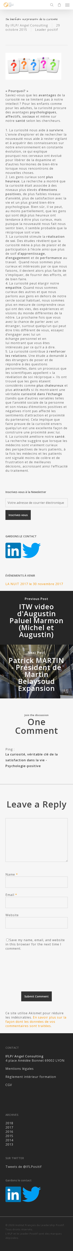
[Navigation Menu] (67, 5)
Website (12, 915)
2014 (9, 1140)
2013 (9, 1144)
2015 (9, 1136)
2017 (9, 1127)
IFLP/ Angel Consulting (29, 25)
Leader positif (46, 29)
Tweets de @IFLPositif (23, 1167)
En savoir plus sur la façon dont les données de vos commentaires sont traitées (35, 1021)
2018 (9, 1123)
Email (11, 895)
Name (11, 874)
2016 (9, 1132)
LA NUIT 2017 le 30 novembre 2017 (34, 584)
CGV (8, 1085)
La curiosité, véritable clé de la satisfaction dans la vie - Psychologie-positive (31, 760)
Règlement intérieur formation (30, 1077)
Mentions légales (19, 1068)
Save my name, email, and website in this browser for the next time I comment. (35, 944)
